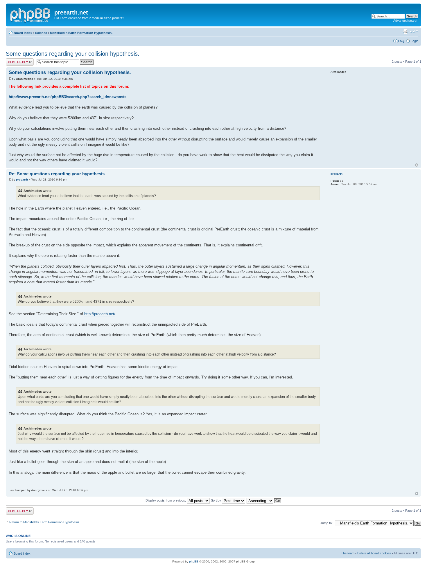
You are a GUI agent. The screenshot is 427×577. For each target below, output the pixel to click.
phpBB (193, 561)
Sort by (216, 500)
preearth (22, 179)
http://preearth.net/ (99, 314)
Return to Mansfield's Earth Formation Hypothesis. (44, 522)
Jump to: (326, 523)
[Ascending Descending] (264, 500)
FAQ (401, 41)
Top (416, 165)
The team (347, 553)
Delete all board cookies (374, 553)
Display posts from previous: (166, 500)
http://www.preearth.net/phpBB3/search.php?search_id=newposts (67, 97)
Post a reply (14, 60)
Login (414, 41)
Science (41, 33)
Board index (23, 33)
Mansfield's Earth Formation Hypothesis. (81, 33)
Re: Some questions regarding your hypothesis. (57, 173)
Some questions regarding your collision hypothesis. (72, 54)
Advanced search (405, 20)
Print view (405, 31)
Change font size (414, 31)
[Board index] (30, 14)
